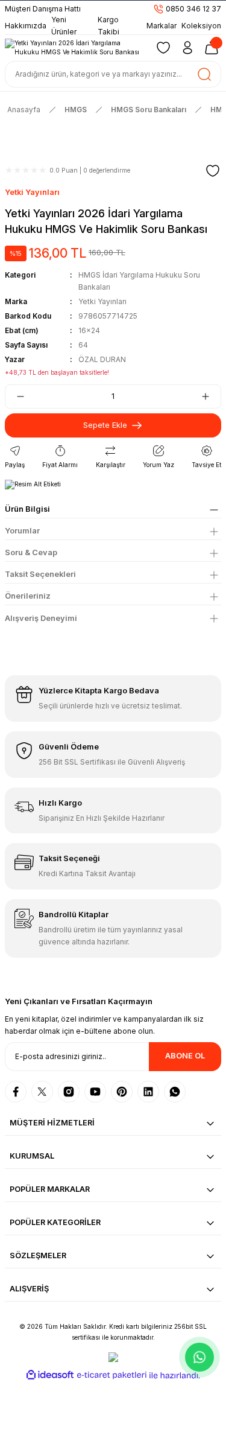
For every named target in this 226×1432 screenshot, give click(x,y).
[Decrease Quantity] (16, 396)
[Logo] (74, 48)
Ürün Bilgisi (27, 509)
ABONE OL (185, 1055)
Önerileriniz (28, 595)
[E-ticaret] (112, 1375)
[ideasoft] (50, 1375)
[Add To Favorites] (212, 170)
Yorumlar (22, 530)
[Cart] (211, 47)
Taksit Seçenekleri (40, 574)
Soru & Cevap (31, 552)
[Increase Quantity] (210, 396)
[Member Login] (187, 47)
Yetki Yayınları (32, 192)
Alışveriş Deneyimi (41, 618)
